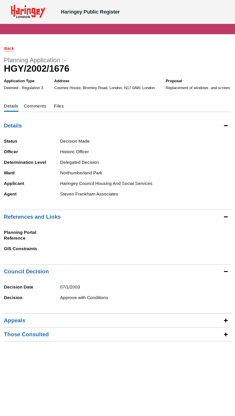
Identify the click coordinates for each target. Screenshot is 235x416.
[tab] (11, 106)
